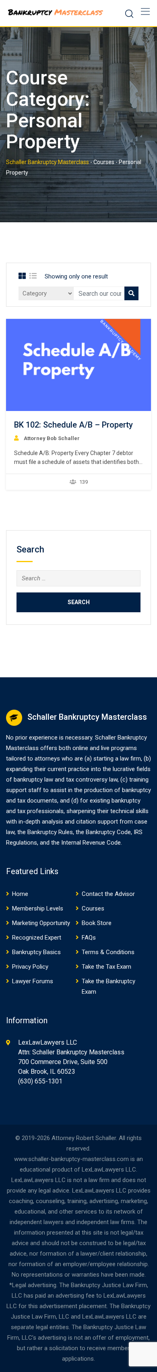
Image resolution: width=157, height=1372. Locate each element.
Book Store (97, 923)
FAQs (89, 937)
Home (20, 894)
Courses (93, 908)
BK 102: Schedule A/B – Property (73, 425)
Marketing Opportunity (41, 923)
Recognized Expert (36, 937)
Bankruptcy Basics (36, 952)
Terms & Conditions (108, 952)
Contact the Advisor (108, 894)
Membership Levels (37, 908)
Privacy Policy (30, 966)
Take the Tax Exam (106, 966)
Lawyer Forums (32, 981)
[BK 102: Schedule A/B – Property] (78, 364)
